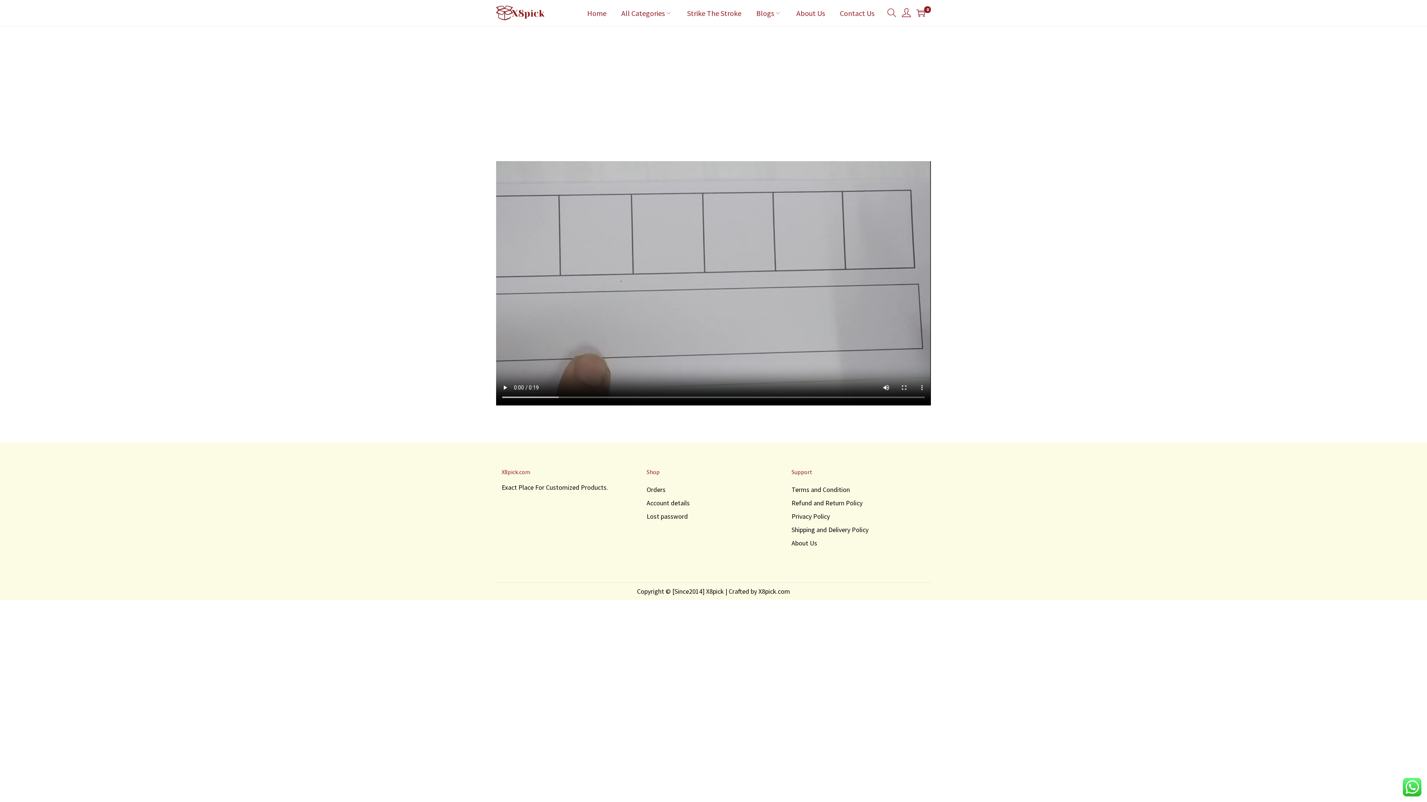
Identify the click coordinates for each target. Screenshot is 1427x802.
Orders (656, 489)
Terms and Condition (821, 489)
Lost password (667, 516)
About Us (804, 543)
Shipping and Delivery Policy (830, 529)
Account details (668, 503)
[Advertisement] (713, 82)
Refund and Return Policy (827, 503)
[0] (920, 13)
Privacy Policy (811, 516)
